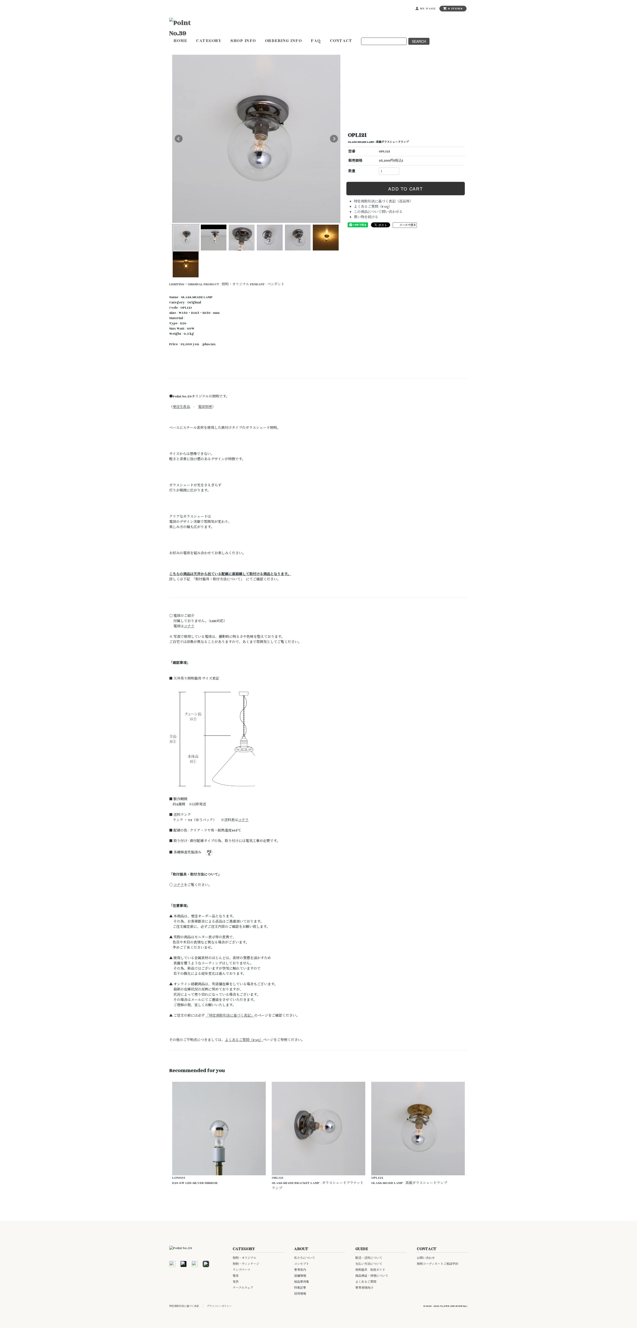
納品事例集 (301, 1282)
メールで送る (408, 225)
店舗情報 (300, 1276)
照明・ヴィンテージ (246, 1264)
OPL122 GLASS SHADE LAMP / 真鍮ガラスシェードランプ (409, 1180)
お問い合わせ (426, 1258)
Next (334, 139)
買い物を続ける (366, 217)
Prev (179, 139)
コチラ (189, 626)
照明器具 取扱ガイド (370, 1270)
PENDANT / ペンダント (267, 284)
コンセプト (301, 1264)
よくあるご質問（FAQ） (373, 206)
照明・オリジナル (244, 1258)
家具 (236, 1282)
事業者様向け (364, 1288)
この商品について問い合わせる (378, 211)
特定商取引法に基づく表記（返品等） (383, 201)
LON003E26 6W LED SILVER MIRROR (194, 1180)
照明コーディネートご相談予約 (437, 1264)
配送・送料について (368, 1258)
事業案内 (300, 1270)
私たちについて (304, 1258)
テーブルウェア (243, 1288)
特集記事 (300, 1288)
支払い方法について (368, 1264)
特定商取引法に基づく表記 (184, 1306)
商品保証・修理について (371, 1276)
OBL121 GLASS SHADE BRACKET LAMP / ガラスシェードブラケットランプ (318, 1183)
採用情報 (300, 1294)
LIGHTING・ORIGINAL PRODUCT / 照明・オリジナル (209, 284)
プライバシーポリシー (219, 1306)
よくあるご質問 (365, 1282)
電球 (236, 1276)
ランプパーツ (241, 1270)
